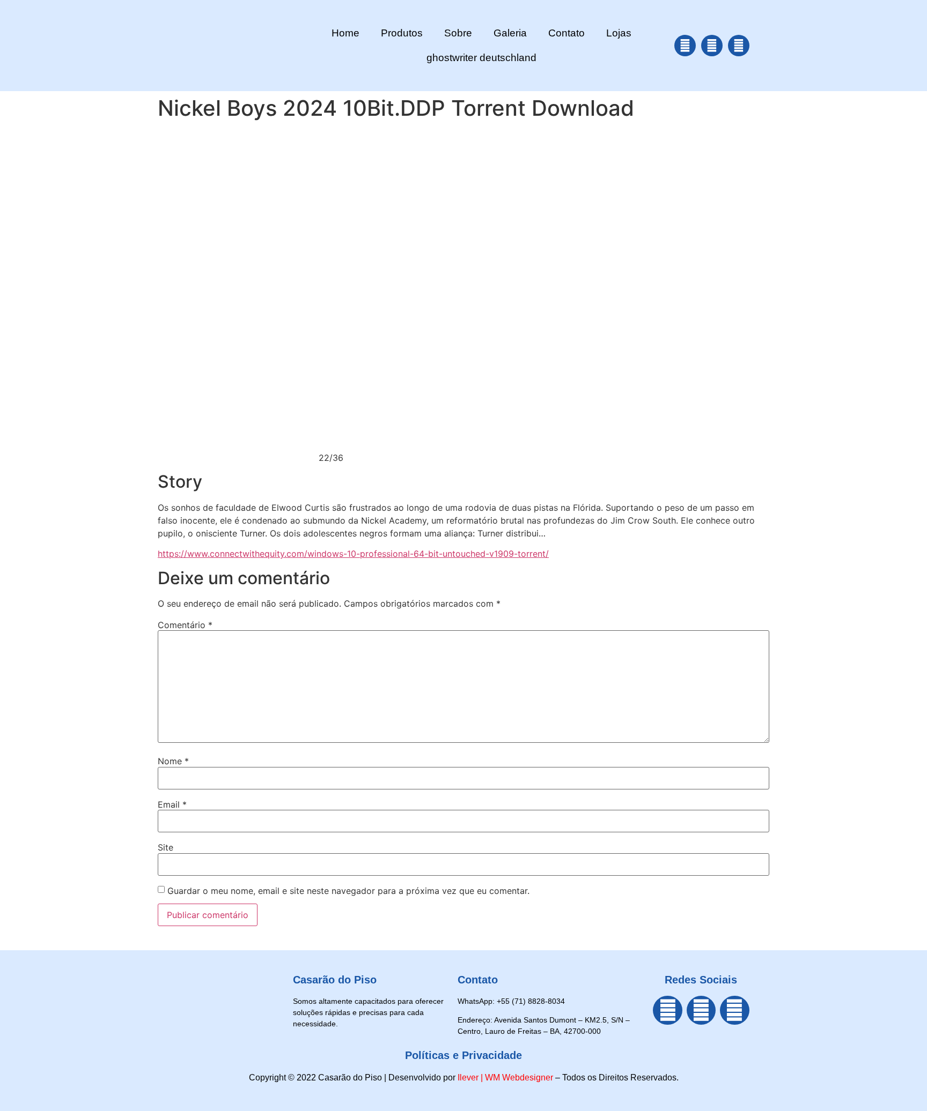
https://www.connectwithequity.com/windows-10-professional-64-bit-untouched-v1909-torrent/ (353, 553)
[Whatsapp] (738, 45)
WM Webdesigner (519, 1077)
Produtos (402, 33)
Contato (566, 33)
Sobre (458, 33)
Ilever (468, 1077)
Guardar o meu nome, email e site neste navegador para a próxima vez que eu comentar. (348, 890)
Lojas (618, 33)
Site (165, 847)
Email (172, 804)
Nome (173, 761)
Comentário (185, 625)
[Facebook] (685, 45)
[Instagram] (712, 45)
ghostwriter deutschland (481, 57)
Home (345, 33)
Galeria (510, 33)
